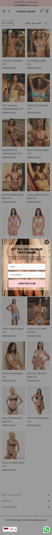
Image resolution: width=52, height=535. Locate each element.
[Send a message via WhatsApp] (47, 530)
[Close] (46, 242)
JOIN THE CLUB (27, 283)
